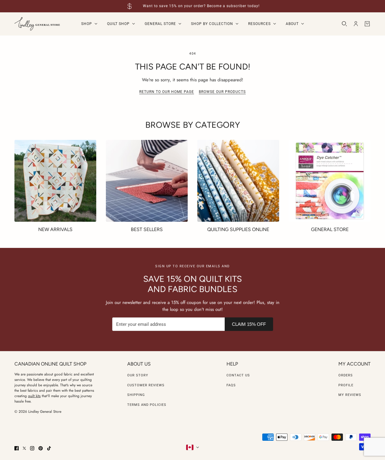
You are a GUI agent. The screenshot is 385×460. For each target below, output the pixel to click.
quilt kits (34, 396)
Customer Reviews (146, 385)
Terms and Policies (146, 405)
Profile (345, 385)
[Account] (356, 23)
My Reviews (349, 395)
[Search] (344, 23)
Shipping (136, 395)
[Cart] (367, 23)
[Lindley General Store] (37, 24)
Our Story (137, 375)
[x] (24, 448)
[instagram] (32, 448)
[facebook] (16, 448)
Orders (345, 375)
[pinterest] (40, 448)
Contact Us (238, 375)
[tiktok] (49, 448)
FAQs (231, 385)
